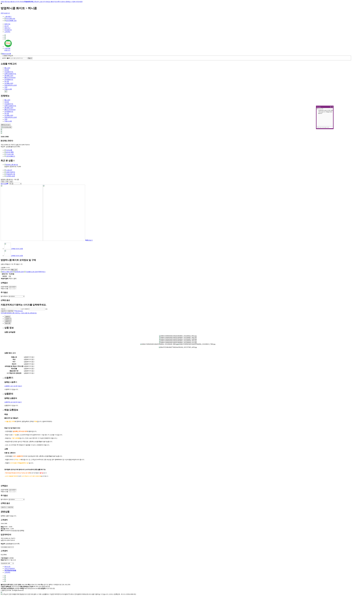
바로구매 (10, 311)
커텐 (5, 87)
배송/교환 (7, 323)
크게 (11, 181)
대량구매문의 (10, 172)
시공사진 (9, 170)
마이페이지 (8, 30)
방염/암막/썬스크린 (10, 85)
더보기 (20, 386)
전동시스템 (8, 89)
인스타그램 (10, 154)
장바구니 (7, 28)
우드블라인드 (8, 72)
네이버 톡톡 (10, 152)
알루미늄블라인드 (10, 73)
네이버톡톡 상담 (11, 20)
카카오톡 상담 (10, 18)
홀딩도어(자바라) (10, 77)
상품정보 (7, 316)
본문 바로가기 (5, 13)
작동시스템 (4, 288)
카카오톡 (9, 150)
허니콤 (6, 81)
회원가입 (7, 24)
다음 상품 (29, 313)
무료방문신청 (10, 174)
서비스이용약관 (9, 568)
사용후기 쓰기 (10, 386)
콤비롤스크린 (8, 75)
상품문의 (8, 321)
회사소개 (7, 566)
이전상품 (11, 313)
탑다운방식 (4, 296)
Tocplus (319, 107)
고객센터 (7, 32)
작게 (2, 181)
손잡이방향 (4, 286)
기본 (7, 181)
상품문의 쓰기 (10, 402)
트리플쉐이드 (8, 79)
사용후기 (8, 319)
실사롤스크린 (8, 83)
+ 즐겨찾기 (7, 16)
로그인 (6, 26)
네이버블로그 (10, 156)
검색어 (6, 58)
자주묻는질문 (10, 176)
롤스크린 (7, 68)
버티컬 (6, 70)
